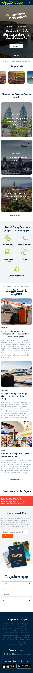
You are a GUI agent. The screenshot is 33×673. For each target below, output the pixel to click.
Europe (5, 583)
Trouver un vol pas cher (22, 654)
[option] (16, 78)
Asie (4, 600)
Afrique (5, 606)
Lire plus (16, 46)
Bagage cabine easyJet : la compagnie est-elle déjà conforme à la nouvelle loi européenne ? (15, 334)
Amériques (6, 594)
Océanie (5, 589)
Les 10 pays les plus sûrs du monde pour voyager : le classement (16, 34)
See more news (15, 215)
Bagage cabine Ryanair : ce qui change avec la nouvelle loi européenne (14, 396)
